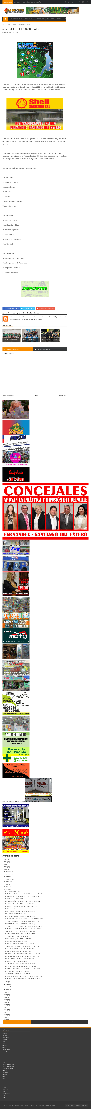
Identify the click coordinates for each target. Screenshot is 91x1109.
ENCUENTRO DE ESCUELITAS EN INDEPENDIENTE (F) (20, 923)
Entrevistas (5, 1054)
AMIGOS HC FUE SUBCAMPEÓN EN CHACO (17, 973)
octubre (8, 876)
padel (3, 1076)
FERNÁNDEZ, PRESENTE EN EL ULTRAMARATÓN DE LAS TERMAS (24, 893)
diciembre (8, 871)
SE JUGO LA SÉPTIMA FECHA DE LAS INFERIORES (19, 903)
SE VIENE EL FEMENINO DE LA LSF (15, 898)
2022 (5, 869)
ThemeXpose (34, 1105)
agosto (8, 881)
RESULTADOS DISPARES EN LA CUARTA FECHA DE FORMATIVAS (23, 976)
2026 (5, 859)
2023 (5, 867)
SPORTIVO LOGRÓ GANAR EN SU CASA (16, 936)
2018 (5, 1000)
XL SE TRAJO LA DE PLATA (12, 891)
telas (3, 1091)
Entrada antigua (63, 395)
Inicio (36, 395)
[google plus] (87, 2)
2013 (5, 1012)
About (72, 1105)
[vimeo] (72, 2)
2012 (5, 1015)
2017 (5, 1002)
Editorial (4, 1051)
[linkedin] (83, 2)
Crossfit (4, 1047)
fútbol (3, 1058)
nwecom (4, 1074)
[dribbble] (79, 2)
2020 (5, 995)
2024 (5, 864)
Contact (78, 1105)
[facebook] (65, 2)
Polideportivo (5, 1085)
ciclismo (4, 1045)
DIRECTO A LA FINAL (11, 908)
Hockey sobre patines (8, 1066)
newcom (4, 1070)
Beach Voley (5, 1037)
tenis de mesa (6, 1093)
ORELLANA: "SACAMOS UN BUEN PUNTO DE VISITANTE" (21, 966)
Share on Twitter (29, 308)
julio (7, 884)
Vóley (3, 1097)
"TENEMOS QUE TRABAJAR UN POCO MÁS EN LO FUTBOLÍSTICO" (24, 918)
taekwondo (5, 1089)
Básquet (4, 1035)
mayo (7, 889)
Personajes (5, 1083)
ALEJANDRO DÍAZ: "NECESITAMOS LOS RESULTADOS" (20, 963)
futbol (16, 32)
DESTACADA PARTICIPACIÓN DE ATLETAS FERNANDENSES (22, 896)
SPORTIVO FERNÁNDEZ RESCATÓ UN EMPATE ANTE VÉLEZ (22, 921)
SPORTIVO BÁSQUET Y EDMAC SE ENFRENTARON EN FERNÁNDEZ (24, 926)
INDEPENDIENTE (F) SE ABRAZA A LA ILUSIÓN (18, 939)
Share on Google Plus (47, 308)
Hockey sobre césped (8, 1064)
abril (7, 982)
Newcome (5, 1072)
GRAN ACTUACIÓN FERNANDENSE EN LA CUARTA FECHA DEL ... (23, 901)
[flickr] (76, 2)
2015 (5, 1007)
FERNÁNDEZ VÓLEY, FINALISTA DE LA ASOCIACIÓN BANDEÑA (22, 978)
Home (67, 1105)
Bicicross (4, 1039)
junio (7, 886)
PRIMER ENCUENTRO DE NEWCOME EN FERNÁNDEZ (20, 943)
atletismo (4, 1033)
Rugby (4, 1087)
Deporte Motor (6, 1049)
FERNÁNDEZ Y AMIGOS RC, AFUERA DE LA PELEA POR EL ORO (23, 929)
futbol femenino (6, 1060)
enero (7, 989)
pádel (3, 1078)
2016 (5, 1005)
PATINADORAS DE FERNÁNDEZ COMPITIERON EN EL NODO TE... (23, 953)
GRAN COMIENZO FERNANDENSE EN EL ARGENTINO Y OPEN (22, 956)
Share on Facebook (12, 308)
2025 (5, 862)
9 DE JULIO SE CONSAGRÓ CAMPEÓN (16, 913)
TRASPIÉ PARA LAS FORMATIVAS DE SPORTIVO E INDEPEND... (23, 946)
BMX (3, 1041)
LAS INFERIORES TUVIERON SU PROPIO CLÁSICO (19, 958)
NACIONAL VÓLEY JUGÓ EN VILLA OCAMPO (17, 971)
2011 (5, 1017)
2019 (5, 997)
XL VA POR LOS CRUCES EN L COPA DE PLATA (18, 951)
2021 (5, 992)
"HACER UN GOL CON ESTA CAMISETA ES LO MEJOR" (20, 931)
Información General (7, 1068)
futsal (3, 1062)
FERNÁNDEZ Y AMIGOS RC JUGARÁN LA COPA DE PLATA (21, 906)
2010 (5, 1020)
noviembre (8, 874)
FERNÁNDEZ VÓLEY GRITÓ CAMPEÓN (16, 961)
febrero (8, 987)
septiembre (9, 879)
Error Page (84, 1105)
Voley (3, 1095)
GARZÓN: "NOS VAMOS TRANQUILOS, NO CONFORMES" (21, 916)
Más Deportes (14, 1105)
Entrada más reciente (8, 395)
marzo (7, 984)
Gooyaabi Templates (50, 1105)
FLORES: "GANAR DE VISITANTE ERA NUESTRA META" (20, 934)
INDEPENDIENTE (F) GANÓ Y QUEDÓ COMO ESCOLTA (20, 911)
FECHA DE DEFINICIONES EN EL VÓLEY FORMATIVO (20, 948)
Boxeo (4, 1043)
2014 (5, 1010)
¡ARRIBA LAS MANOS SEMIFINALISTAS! (16, 941)
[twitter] (69, 2)
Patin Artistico (6, 1080)
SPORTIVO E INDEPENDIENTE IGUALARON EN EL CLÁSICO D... (23, 968)
